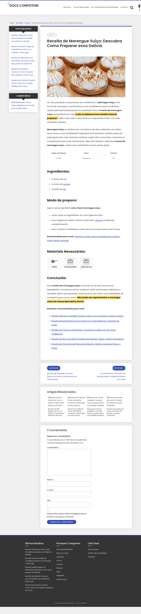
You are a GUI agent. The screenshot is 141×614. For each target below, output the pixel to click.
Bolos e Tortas (62, 553)
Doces (27, 23)
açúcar (66, 184)
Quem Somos (93, 549)
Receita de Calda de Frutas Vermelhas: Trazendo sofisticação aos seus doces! (76, 412)
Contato (91, 557)
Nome (50, 479)
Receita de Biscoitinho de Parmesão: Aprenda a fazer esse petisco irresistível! (23, 60)
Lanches (60, 564)
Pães (58, 572)
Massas (60, 568)
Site (48, 500)
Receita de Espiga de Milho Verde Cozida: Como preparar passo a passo (87, 316)
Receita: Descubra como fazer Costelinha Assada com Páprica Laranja (22, 38)
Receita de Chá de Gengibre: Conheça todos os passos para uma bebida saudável (95, 412)
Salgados (60, 575)
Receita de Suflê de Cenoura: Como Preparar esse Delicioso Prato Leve (22, 72)
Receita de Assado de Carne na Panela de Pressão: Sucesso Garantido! (115, 412)
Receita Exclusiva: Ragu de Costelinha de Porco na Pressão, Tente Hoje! (22, 49)
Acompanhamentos (65, 549)
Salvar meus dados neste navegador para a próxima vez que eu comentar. (67, 515)
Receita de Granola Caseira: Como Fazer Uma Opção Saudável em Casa (23, 83)
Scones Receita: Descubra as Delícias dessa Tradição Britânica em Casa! (111, 376)
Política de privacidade (97, 553)
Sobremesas (62, 579)
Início (12, 23)
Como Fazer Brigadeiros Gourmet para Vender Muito (23, 105)
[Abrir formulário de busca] (131, 7)
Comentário (53, 447)
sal (64, 189)
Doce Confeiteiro (81, 603)
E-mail (50, 490)
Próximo (118, 368)
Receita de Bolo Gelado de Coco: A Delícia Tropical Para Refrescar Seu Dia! (56, 412)
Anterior (54, 368)
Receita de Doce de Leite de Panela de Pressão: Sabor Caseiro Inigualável (87, 339)
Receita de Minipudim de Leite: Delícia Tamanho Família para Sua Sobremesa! (62, 376)
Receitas (19, 23)
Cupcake (60, 557)
